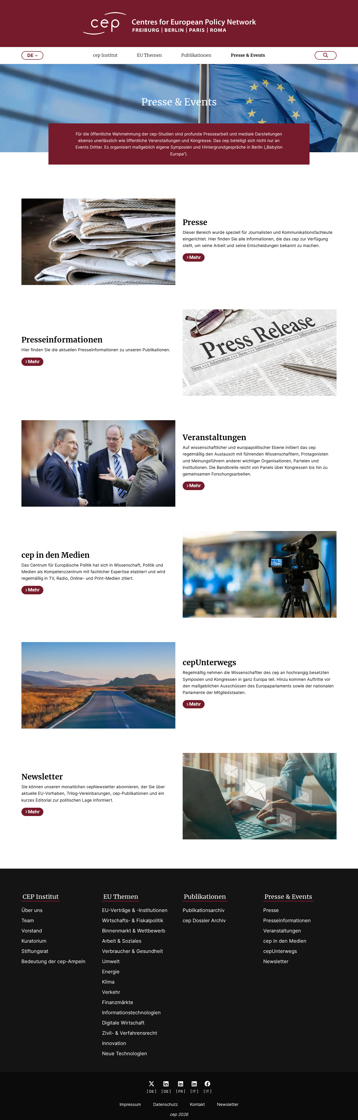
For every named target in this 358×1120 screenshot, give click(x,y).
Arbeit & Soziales (121, 941)
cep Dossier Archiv (204, 920)
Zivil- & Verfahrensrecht (129, 1033)
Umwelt (111, 961)
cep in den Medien (284, 941)
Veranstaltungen (282, 931)
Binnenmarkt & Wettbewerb (133, 931)
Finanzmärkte (117, 1002)
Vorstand (31, 931)
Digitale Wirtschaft (123, 1023)
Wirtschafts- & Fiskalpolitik (132, 920)
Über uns (31, 910)
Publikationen (196, 55)
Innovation (114, 1043)
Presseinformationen (287, 920)
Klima (108, 982)
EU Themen (149, 55)
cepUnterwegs (280, 951)
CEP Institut (41, 897)
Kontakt (197, 1104)
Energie (111, 972)
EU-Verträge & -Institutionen (135, 910)
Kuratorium (33, 941)
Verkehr (111, 992)
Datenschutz (165, 1104)
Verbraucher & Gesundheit (132, 951)
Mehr (195, 257)
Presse (271, 910)
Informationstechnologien (131, 1013)
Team (27, 920)
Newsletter (275, 961)
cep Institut (105, 55)
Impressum (130, 1104)
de (30, 55)
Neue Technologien (124, 1053)
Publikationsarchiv (204, 910)
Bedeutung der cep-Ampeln (53, 961)
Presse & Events (248, 55)
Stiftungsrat (34, 951)
